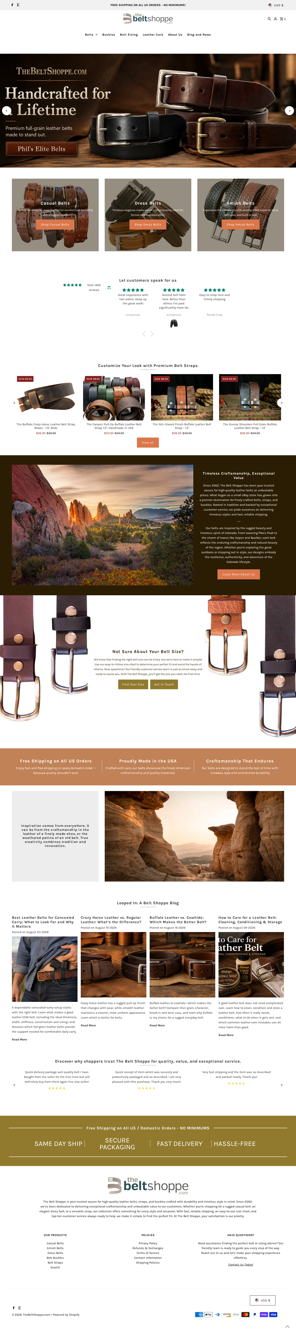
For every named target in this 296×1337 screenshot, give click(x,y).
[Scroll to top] (287, 1326)
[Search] (269, 18)
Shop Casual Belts (55, 224)
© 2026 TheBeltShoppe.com (31, 1314)
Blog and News (199, 34)
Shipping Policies (148, 1262)
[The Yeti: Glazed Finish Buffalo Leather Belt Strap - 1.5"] (182, 397)
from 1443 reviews (94, 287)
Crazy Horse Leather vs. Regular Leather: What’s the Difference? (111, 919)
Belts (89, 34)
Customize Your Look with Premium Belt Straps (148, 365)
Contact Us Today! (240, 1264)
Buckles (108, 34)
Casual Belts (55, 1243)
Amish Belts (55, 1248)
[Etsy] (17, 5)
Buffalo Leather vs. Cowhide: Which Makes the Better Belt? (178, 919)
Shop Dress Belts (148, 224)
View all (148, 442)
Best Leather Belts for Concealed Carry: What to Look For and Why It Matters (43, 922)
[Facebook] (11, 5)
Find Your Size (133, 684)
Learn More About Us (239, 574)
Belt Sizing (129, 34)
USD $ (279, 5)
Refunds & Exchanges (147, 1248)
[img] (72, 285)
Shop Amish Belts (241, 224)
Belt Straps (55, 1262)
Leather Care (153, 34)
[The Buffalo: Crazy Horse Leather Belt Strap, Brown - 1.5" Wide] (46, 397)
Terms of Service (148, 1253)
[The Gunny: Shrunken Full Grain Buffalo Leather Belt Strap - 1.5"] (250, 397)
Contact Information (148, 1258)
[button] (145, 334)
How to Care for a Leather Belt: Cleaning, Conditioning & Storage (250, 919)
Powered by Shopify (66, 1314)
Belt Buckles (55, 1258)
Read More (19, 1039)
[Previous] (6, 110)
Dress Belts (55, 1253)
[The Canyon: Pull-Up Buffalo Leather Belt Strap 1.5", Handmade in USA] (114, 397)
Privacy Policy (148, 1243)
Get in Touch (164, 684)
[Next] (289, 110)
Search (55, 1267)
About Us (175, 34)
